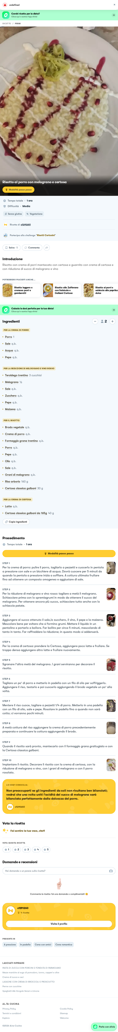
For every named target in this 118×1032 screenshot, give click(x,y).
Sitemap (64, 1013)
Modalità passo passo (20, 189)
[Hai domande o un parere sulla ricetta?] (56, 871)
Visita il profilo (59, 923)
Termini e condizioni (11, 1013)
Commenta (34, 247)
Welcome (64, 1018)
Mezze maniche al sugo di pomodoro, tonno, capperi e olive (30, 972)
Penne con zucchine (11, 986)
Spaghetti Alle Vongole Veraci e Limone (20, 991)
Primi (18, 23)
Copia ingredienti (18, 521)
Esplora (6, 1018)
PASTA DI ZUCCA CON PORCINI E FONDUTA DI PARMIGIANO (31, 968)
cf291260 (26, 224)
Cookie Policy (66, 1008)
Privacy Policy (9, 1008)
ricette (6, 23)
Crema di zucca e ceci (13, 977)
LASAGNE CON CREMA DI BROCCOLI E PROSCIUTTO (28, 982)
